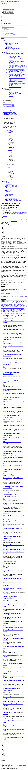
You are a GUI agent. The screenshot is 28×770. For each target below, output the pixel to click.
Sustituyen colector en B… (11, 166)
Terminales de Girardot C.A (15, 76)
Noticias (5, 3)
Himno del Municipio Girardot (13, 48)
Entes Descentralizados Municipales (14, 72)
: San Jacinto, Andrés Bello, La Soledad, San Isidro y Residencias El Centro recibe (14, 302)
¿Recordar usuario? (9, 33)
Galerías (5, 4)
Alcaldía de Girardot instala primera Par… (11, 398)
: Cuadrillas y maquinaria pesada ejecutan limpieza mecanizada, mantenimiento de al (14, 307)
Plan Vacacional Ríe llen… (11, 131)
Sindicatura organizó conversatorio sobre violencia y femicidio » (14, 297)
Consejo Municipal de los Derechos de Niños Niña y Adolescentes (18, 67)
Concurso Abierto (10, 194)
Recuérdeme (6, 29)
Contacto (5, 196)
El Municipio (6, 42)
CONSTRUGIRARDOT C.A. (16, 81)
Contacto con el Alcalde (11, 198)
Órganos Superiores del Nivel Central (14, 53)
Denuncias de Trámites (11, 199)
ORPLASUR (9, 184)
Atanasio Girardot (10, 49)
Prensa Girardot (5, 293)
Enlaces (5, 189)
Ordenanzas (9, 193)
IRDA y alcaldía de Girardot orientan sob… (11, 434)
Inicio (4, 40)
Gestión (5, 181)
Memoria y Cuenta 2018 (11, 186)
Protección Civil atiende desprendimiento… (10, 597)
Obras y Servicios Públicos (15, 93)
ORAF (7, 182)
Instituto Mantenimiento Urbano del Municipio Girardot (17, 84)
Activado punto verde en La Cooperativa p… (11, 416)
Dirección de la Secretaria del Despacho (18, 55)
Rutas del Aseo (9, 187)
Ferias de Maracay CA (14, 80)
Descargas (8, 190)
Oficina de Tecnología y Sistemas (16, 64)
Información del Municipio (12, 43)
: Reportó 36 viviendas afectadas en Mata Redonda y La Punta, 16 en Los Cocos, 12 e (14, 312)
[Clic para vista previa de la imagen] (14, 221)
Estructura (5, 52)
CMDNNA (9, 195)
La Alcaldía (9, 44)
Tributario (11, 94)
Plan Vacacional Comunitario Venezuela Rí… (12, 537)
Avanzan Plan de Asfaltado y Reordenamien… (12, 373)
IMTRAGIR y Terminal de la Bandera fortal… (12, 452)
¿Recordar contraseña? (10, 34)
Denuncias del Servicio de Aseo (13, 200)
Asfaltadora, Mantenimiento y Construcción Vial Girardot (16, 86)
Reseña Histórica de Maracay (13, 51)
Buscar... (3, 38)
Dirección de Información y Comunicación (15, 57)
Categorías (8, 89)
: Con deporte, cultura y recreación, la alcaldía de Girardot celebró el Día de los (13, 305)
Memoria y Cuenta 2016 (11, 185)
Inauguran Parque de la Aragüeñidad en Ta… (10, 495)
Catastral (11, 96)
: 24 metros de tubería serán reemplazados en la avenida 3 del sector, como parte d (13, 310)
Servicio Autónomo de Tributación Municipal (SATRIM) (17, 71)
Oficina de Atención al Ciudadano (17, 65)
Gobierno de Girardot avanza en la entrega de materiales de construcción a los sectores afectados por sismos (10, 113)
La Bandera (9, 47)
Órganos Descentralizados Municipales (15, 69)
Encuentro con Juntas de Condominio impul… (10, 562)
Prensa (8, 222)
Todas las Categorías (14, 92)
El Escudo (8, 46)
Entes (10, 97)
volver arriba (3, 299)
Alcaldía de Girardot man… (11, 149)
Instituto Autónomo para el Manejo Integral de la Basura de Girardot (17, 75)
